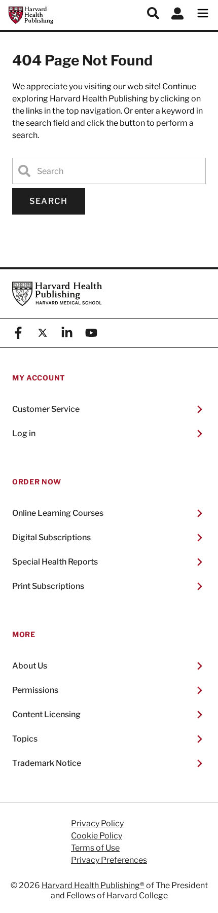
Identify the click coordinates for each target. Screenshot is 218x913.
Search (48, 201)
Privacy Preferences (109, 860)
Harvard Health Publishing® (93, 885)
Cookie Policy (96, 836)
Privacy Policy (97, 824)
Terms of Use (95, 848)
